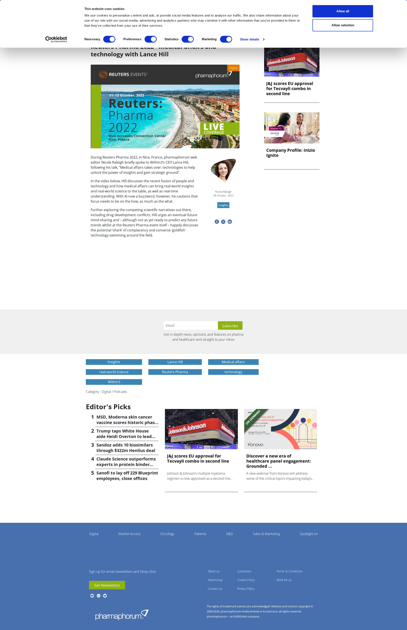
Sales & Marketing (266, 533)
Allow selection (343, 25)
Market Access (129, 533)
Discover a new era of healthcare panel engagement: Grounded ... (278, 461)
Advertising (215, 580)
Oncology (167, 533)
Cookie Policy (246, 580)
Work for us (284, 580)
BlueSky (105, 596)
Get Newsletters (107, 585)
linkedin (98, 596)
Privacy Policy (245, 589)
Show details (249, 39)
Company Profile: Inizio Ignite (290, 153)
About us (214, 571)
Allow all (342, 11)
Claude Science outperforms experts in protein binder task (126, 464)
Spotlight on (309, 533)
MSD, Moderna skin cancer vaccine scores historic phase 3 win (126, 422)
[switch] (151, 39)
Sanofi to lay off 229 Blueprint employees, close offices (127, 475)
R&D (229, 533)
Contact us (215, 589)
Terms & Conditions (289, 571)
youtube (92, 596)
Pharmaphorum (122, 614)
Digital (94, 533)
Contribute (244, 571)
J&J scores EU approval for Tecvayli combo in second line (289, 88)
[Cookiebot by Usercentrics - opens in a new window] (56, 39)
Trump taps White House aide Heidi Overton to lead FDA (124, 436)
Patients (200, 533)
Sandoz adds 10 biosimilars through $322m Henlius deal (125, 447)
